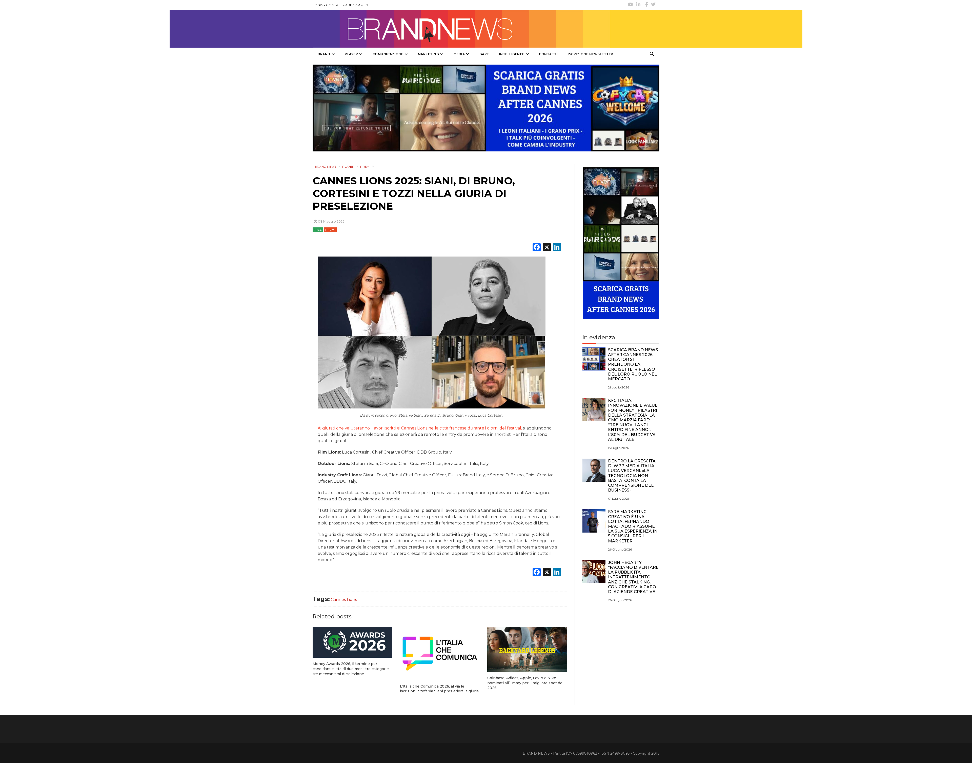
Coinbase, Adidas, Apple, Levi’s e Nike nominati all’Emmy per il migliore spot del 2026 (525, 683)
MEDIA (459, 54)
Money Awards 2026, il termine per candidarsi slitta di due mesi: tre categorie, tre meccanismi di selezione (351, 668)
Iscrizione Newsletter (590, 54)
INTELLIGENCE (511, 54)
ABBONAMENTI (358, 5)
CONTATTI (334, 5)
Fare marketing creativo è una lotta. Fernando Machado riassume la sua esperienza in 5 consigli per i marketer (632, 526)
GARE (484, 54)
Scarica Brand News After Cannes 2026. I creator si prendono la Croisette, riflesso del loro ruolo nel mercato (633, 364)
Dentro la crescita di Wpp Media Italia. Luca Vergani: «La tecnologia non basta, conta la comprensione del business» (632, 476)
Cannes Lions (344, 599)
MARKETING (428, 54)
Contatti (548, 54)
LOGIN (318, 5)
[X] (547, 247)
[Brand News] (461, 29)
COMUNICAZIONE (388, 54)
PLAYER (351, 54)
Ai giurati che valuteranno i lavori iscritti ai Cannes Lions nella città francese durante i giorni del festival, (420, 428)
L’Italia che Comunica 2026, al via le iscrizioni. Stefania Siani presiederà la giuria (439, 689)
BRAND (324, 54)
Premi (330, 229)
